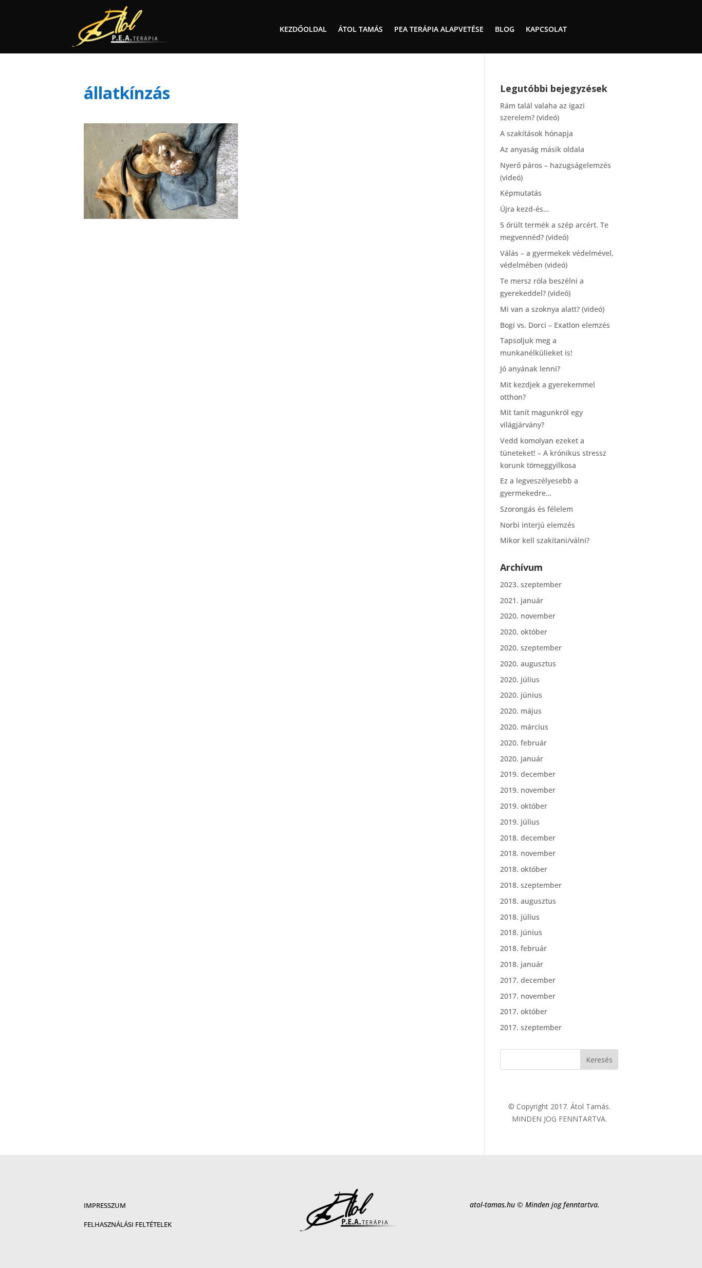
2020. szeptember (531, 647)
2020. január (521, 758)
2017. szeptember (531, 1027)
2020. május (521, 711)
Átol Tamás (360, 30)
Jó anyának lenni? (530, 369)
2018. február (523, 948)
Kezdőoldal (303, 30)
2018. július (520, 917)
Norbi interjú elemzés (537, 525)
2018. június (521, 932)
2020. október (523, 632)
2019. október (523, 806)
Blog (504, 30)
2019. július (520, 822)
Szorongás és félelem (536, 509)
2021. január (521, 600)
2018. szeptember (531, 885)
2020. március (524, 727)
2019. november (528, 790)
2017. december (528, 980)
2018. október (523, 869)
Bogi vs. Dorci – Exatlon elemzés (555, 325)
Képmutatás (521, 193)
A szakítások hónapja (536, 133)
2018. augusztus (528, 901)
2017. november (528, 996)
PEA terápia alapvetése (439, 30)
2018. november (528, 853)
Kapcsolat (546, 30)
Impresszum (105, 1205)
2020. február (523, 743)
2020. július (520, 679)
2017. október (523, 1011)
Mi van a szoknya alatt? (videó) (552, 309)
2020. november (528, 616)
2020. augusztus (528, 663)
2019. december (528, 774)
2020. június (521, 695)
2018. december (528, 838)
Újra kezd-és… (524, 209)
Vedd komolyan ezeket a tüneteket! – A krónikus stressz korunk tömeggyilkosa (553, 453)
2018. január (521, 964)
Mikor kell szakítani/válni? (544, 540)
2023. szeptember (531, 584)
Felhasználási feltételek (128, 1224)
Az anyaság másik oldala (542, 149)
